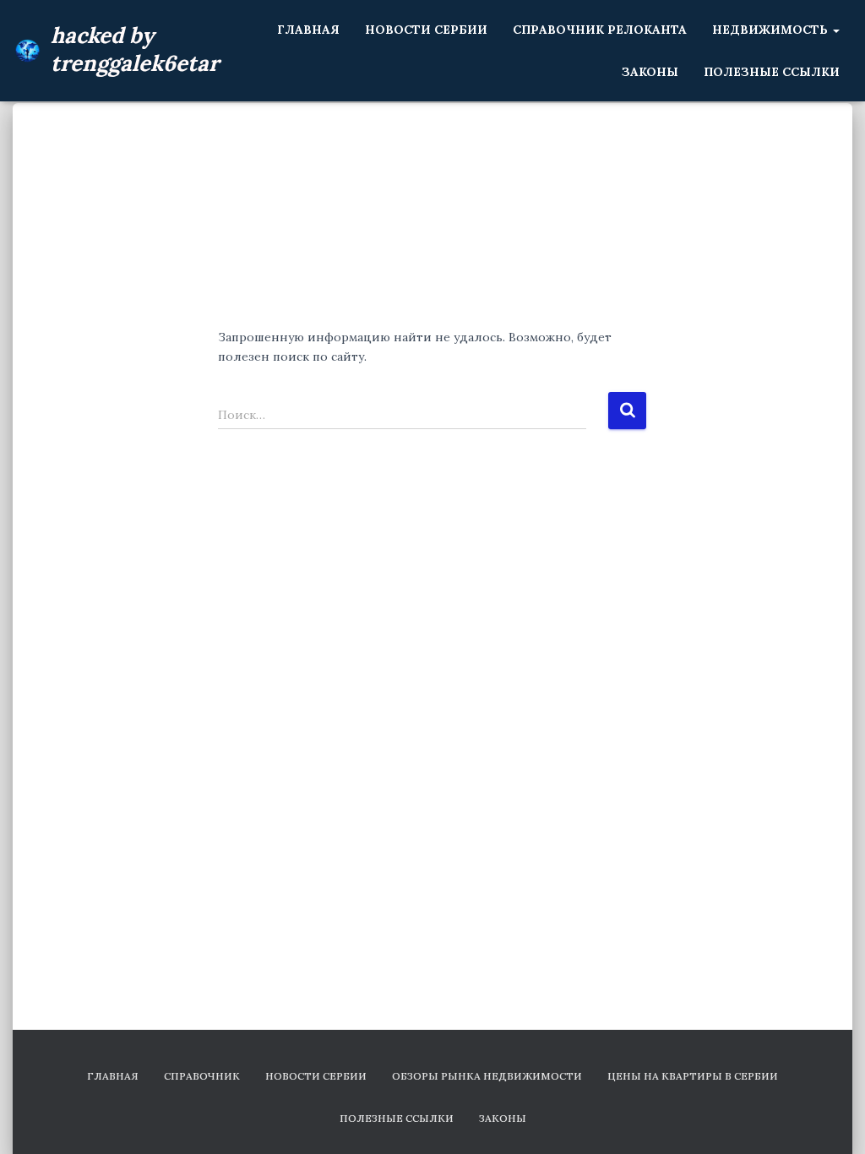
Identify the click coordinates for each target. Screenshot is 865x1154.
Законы (650, 71)
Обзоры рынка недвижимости (487, 1076)
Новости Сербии (426, 29)
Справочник (202, 1076)
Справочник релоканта (600, 29)
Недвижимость (771, 29)
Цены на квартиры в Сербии (692, 1076)
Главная (308, 29)
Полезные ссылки (772, 71)
